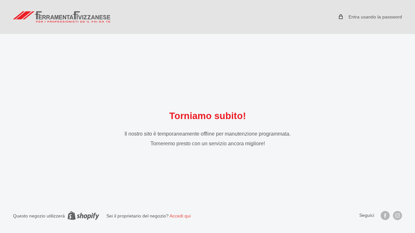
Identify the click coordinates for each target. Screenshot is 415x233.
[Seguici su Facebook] (385, 215)
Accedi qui (180, 215)
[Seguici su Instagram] (397, 215)
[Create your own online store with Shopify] (83, 215)
